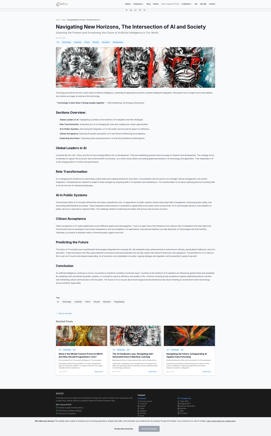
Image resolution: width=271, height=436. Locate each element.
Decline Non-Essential (123, 429)
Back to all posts (65, 313)
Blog (148, 4)
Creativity (77, 42)
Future (87, 42)
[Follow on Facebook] (127, 10)
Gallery (128, 4)
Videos (156, 4)
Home (58, 20)
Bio (196, 4)
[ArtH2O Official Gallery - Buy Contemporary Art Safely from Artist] (62, 4)
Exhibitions (186, 4)
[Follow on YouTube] (144, 10)
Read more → (100, 371)
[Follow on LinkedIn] (131, 10)
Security (96, 42)
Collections (137, 4)
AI (58, 42)
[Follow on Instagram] (140, 10)
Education (106, 42)
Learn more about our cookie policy (221, 421)
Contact (212, 4)
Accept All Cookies (149, 429)
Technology (66, 42)
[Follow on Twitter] (135, 10)
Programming (118, 42)
